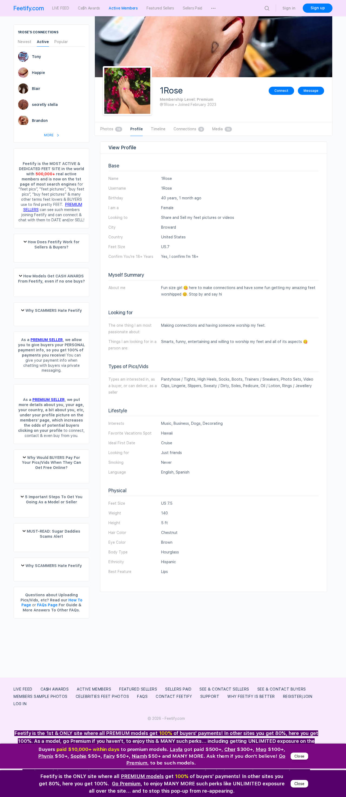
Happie (38, 72)
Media (221, 129)
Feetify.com (29, 8)
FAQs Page (47, 605)
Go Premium (126, 783)
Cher (229, 749)
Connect (281, 91)
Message (311, 91)
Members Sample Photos (41, 696)
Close (299, 757)
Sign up (318, 8)
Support (209, 696)
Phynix (46, 757)
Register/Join (297, 696)
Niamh (139, 757)
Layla (176, 749)
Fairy (109, 757)
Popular (61, 42)
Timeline (158, 129)
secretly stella (45, 104)
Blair (36, 88)
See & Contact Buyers (281, 689)
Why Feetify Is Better (251, 696)
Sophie (78, 757)
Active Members (94, 689)
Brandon (40, 120)
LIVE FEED (23, 689)
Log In (20, 704)
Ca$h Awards (55, 689)
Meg (261, 749)
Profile (136, 129)
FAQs (142, 696)
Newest (24, 42)
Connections (188, 129)
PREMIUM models (142, 776)
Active (43, 42)
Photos (110, 129)
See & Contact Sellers (224, 689)
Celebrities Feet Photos (102, 696)
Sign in (288, 8)
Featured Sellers (138, 689)
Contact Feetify (174, 696)
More (49, 135)
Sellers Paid (178, 689)
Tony (36, 56)
